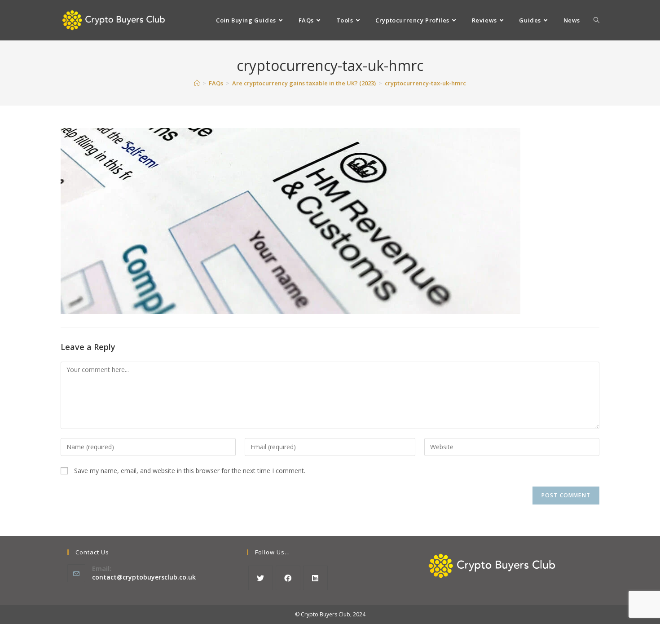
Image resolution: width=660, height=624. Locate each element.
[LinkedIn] (315, 578)
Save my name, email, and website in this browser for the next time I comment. (189, 470)
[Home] (197, 83)
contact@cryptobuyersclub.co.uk (144, 577)
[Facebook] (288, 578)
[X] (260, 578)
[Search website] (596, 20)
